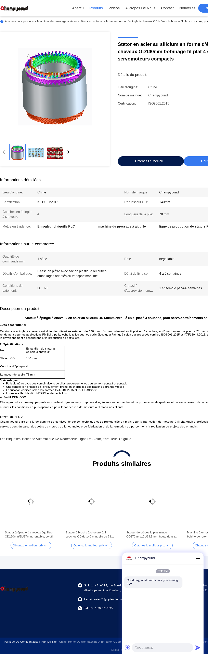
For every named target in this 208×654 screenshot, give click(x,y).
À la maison (12, 21)
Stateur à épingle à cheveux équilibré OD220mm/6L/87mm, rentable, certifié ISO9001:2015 (29, 535)
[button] (10, 508)
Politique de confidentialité (21, 641)
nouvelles (187, 8)
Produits (96, 8)
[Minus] (197, 558)
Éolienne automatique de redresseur (49, 439)
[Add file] (127, 647)
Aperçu (78, 8)
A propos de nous (140, 8)
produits (28, 21)
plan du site (49, 641)
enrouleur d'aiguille (117, 439)
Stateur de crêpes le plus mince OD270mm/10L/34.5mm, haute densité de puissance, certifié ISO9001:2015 (151, 535)
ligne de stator (89, 439)
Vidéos (114, 8)
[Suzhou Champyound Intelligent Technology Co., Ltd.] (14, 8)
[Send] (198, 647)
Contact (167, 8)
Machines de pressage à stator (57, 21)
